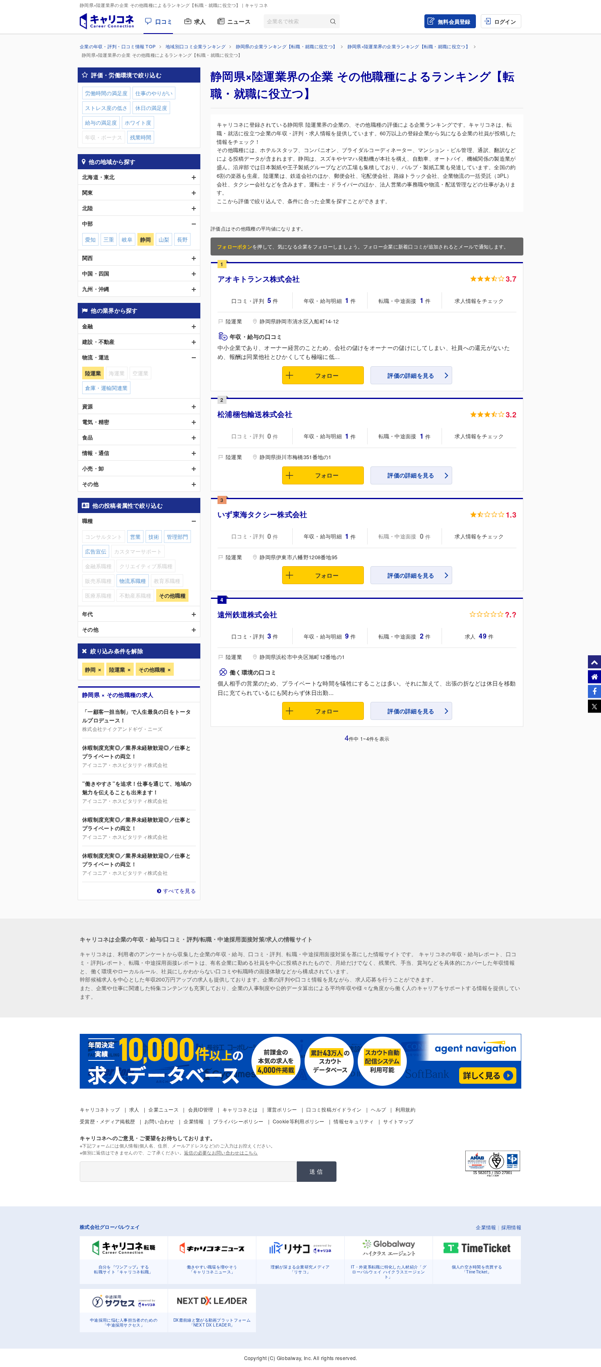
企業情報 (194, 1121)
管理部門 (177, 536)
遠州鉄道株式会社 (247, 614)
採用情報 (511, 1227)
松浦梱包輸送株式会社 (255, 414)
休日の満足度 (151, 108)
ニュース (239, 21)
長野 (182, 239)
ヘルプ (378, 1109)
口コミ (164, 21)
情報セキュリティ (354, 1121)
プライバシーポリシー (238, 1121)
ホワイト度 (138, 122)
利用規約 (405, 1109)
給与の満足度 (101, 122)
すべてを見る (179, 890)
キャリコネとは (240, 1109)
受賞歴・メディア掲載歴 (107, 1121)
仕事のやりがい (154, 93)
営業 (135, 536)
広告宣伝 (95, 551)
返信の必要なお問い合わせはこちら (221, 1152)
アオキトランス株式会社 (259, 278)
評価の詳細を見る (411, 375)
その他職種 (152, 669)
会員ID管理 (200, 1109)
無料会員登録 (454, 21)
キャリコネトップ (100, 1109)
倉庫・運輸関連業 (106, 388)
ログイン (505, 21)
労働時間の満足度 (106, 93)
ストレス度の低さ (106, 108)
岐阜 (127, 239)
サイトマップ (398, 1121)
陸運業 (117, 669)
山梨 (164, 239)
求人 (200, 21)
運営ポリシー (282, 1109)
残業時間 (140, 137)
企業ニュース (163, 1109)
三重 (108, 239)
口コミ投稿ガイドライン (333, 1109)
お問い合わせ (159, 1121)
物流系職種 (132, 581)
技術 (153, 536)
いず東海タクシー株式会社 (262, 514)
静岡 (90, 669)
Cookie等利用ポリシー (299, 1121)
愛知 (90, 239)
